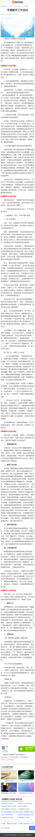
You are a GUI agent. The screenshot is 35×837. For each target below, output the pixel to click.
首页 (10, 6)
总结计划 (17, 6)
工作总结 (26, 6)
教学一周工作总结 (7, 814)
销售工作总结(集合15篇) (25, 814)
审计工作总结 (22, 806)
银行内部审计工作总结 (9, 809)
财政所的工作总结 (7, 803)
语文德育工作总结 (23, 817)
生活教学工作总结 (7, 817)
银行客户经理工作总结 (9, 806)
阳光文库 (14, 835)
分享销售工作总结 (23, 809)
